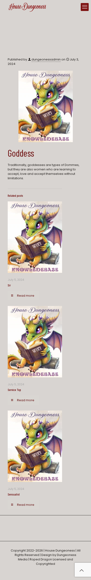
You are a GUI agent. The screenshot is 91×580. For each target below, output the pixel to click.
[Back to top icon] (81, 570)
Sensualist (14, 494)
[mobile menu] (85, 7)
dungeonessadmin (46, 59)
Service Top (14, 390)
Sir (9, 285)
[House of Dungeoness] (27, 7)
